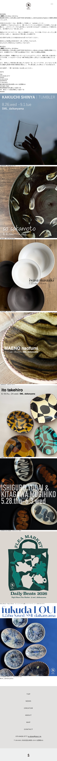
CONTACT (28, 729)
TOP (28, 694)
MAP (28, 722)
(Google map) (4, 86)
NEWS (28, 701)
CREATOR (28, 708)
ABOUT (28, 715)
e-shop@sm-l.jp (34, 736)
